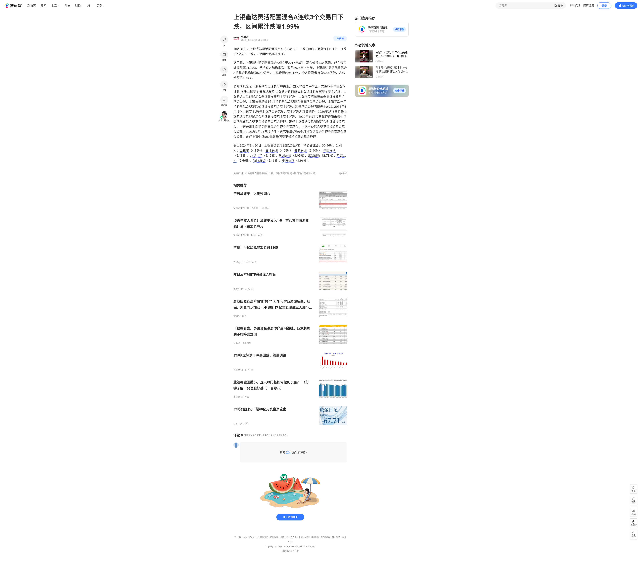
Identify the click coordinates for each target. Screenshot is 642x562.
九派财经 (238, 262)
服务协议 (264, 537)
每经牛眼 (238, 289)
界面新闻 (238, 370)
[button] (399, 29)
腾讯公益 (315, 537)
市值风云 (238, 397)
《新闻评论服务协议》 (279, 435)
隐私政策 (274, 537)
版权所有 (295, 551)
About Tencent (251, 537)
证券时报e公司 (241, 208)
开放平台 (284, 537)
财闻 (235, 424)
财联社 (236, 343)
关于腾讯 (238, 537)
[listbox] (290, 304)
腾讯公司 (286, 551)
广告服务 (294, 537)
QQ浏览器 (325, 537)
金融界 (236, 316)
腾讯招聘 (305, 537)
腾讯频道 (336, 537)
